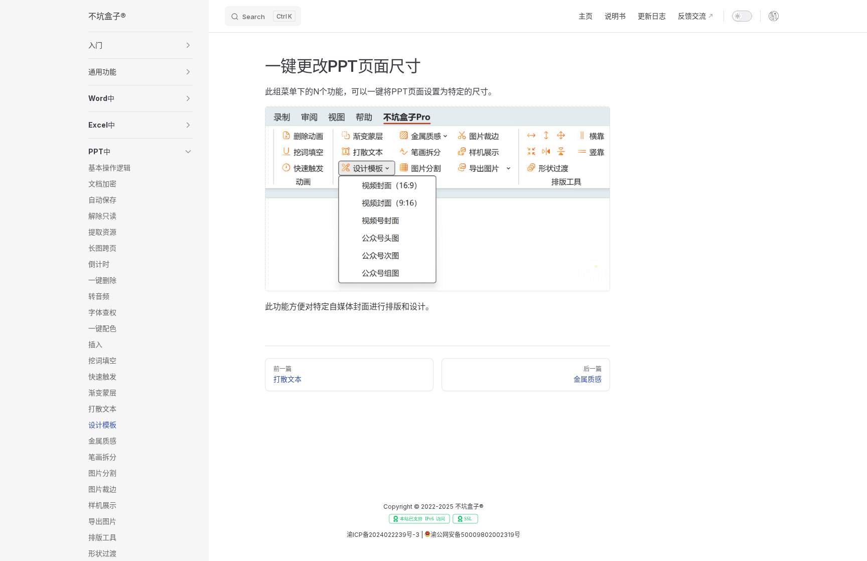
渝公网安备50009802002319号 (475, 534)
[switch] (742, 16)
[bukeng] (774, 16)
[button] (140, 45)
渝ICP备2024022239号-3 (383, 534)
